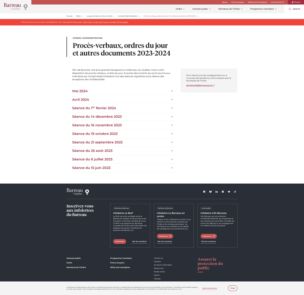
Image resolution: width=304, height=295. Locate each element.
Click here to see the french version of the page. (105, 22)
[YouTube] (229, 191)
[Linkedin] (216, 191)
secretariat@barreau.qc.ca (199, 85)
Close (232, 288)
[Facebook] (204, 191)
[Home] (16, 6)
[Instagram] (222, 191)
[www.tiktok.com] (235, 191)
